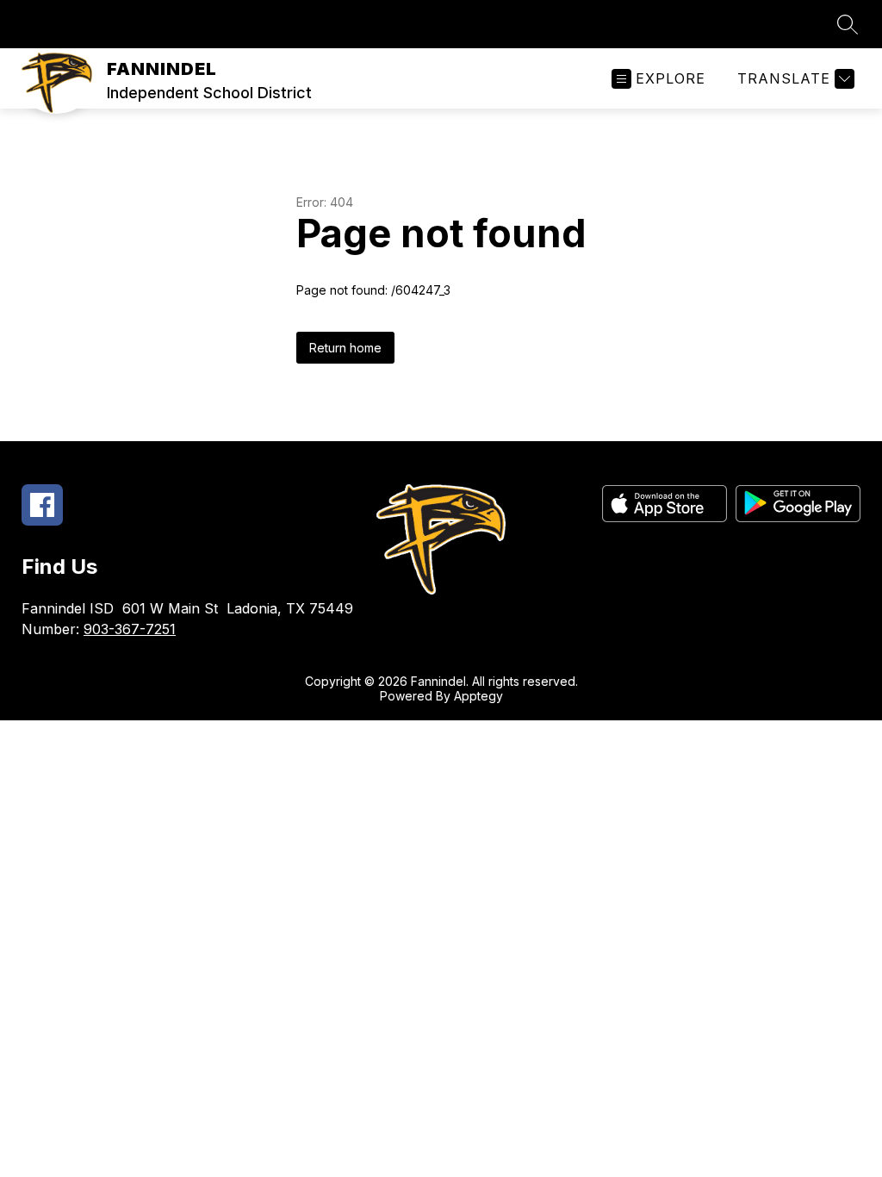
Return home (345, 347)
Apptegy (478, 695)
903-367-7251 (130, 629)
